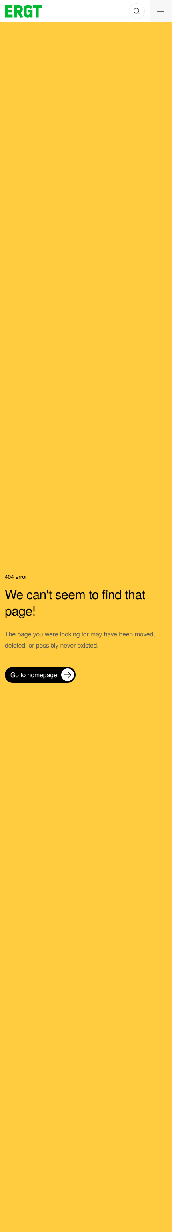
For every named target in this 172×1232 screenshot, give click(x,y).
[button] (137, 11)
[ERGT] (23, 11)
